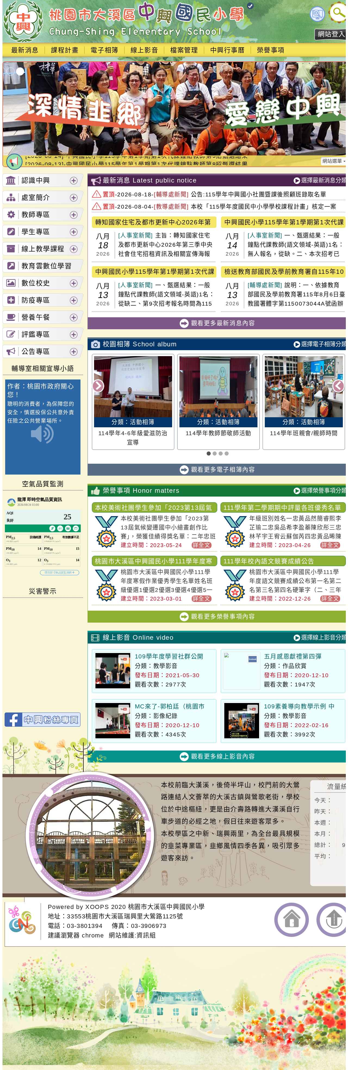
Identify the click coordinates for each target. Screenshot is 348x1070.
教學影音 (165, 666)
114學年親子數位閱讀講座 (304, 433)
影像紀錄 (165, 716)
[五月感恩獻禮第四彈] (241, 670)
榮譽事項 (271, 50)
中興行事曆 (227, 50)
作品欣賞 (294, 666)
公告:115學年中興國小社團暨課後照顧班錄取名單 (258, 194)
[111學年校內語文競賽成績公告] (235, 600)
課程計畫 (65, 50)
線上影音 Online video (138, 637)
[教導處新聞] (171, 206)
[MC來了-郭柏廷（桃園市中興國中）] (112, 720)
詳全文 (201, 545)
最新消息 (25, 50)
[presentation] (98, 386)
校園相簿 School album (140, 344)
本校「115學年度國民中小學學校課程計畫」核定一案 (264, 206)
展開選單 (73, 180)
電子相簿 (104, 50)
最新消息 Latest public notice (150, 180)
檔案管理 (184, 50)
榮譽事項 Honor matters (141, 490)
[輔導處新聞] (171, 194)
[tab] (42, 180)
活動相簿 (142, 422)
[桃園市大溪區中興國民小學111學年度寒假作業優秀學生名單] (106, 600)
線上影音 (144, 50)
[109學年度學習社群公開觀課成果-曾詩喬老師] (112, 670)
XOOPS (97, 906)
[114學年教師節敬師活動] (133, 386)
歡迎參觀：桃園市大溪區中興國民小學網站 (22, 21)
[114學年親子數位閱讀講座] (304, 386)
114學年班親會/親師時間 (219, 433)
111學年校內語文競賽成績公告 (269, 561)
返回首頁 (291, 920)
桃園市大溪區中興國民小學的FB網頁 (42, 720)
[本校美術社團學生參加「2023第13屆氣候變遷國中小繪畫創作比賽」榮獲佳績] (106, 546)
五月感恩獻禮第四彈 (293, 656)
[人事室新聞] (135, 235)
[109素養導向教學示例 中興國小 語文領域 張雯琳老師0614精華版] (241, 720)
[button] (210, 454)
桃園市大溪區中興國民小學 (166, 906)
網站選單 (332, 161)
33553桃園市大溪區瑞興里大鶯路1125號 (125, 916)
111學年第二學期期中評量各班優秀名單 (282, 507)
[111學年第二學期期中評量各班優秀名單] (235, 546)
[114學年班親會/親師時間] (218, 386)
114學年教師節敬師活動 (133, 433)
